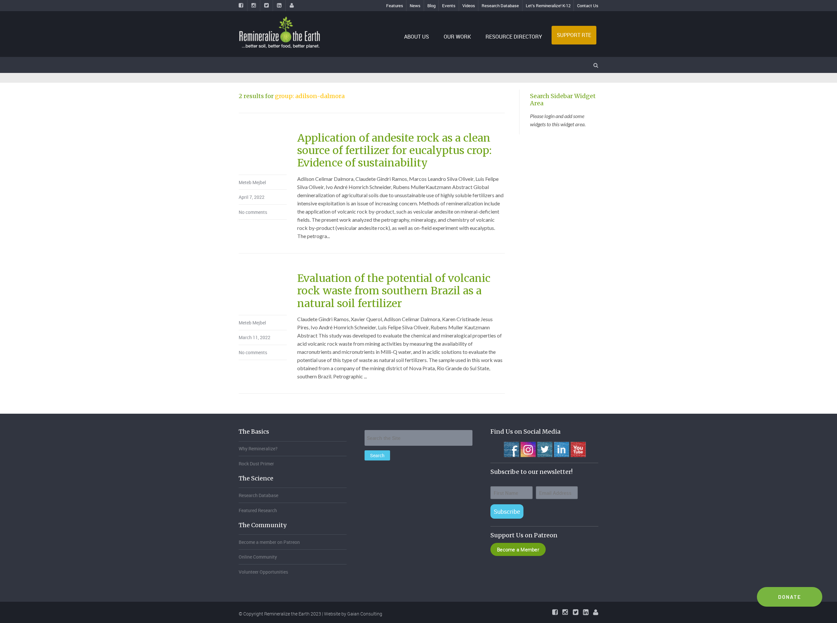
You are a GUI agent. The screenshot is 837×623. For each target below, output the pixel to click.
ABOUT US (416, 36)
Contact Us (587, 6)
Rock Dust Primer (256, 463)
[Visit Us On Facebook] (511, 448)
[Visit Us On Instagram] (528, 448)
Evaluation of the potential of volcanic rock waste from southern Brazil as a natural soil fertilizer (393, 291)
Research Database (500, 6)
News (415, 6)
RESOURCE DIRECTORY (514, 36)
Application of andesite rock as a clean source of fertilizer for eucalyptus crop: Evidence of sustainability (394, 150)
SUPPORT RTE (574, 35)
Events (448, 6)
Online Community (258, 557)
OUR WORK (457, 36)
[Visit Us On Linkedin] (561, 448)
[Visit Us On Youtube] (578, 448)
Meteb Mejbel (252, 182)
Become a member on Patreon (269, 542)
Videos (468, 6)
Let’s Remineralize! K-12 (548, 6)
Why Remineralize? (258, 448)
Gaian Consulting (364, 614)
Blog (431, 6)
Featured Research (258, 510)
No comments (253, 212)
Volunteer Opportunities (263, 572)
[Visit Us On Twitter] (544, 448)
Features (394, 6)
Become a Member (518, 549)
